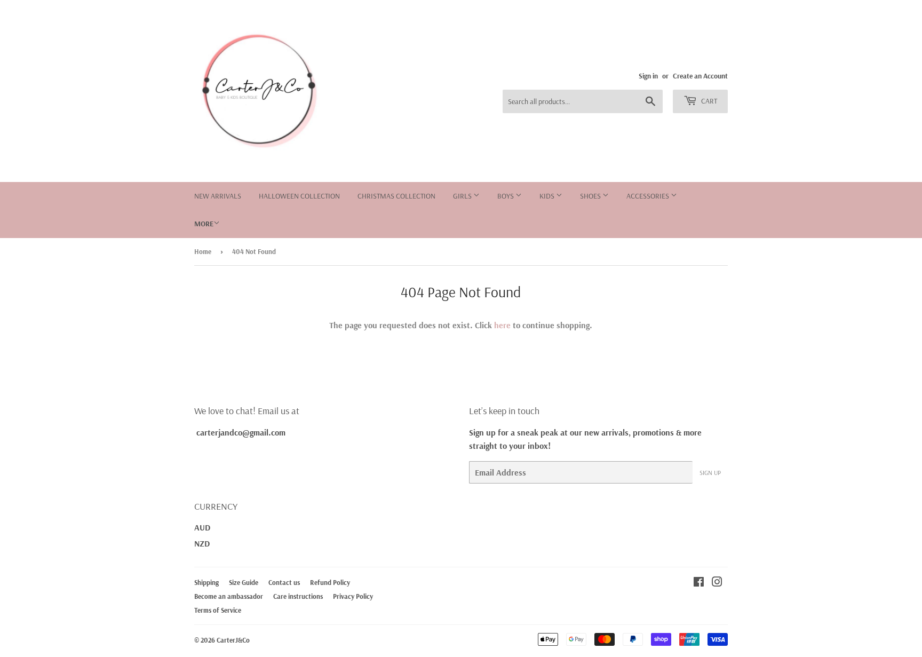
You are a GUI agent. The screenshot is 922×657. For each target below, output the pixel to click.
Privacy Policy (353, 596)
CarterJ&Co (233, 640)
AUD (202, 527)
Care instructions (298, 596)
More (203, 223)
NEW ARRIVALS (217, 196)
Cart (708, 101)
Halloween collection (299, 196)
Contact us (284, 582)
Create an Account (700, 75)
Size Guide (243, 582)
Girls (463, 196)
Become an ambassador (228, 596)
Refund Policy (330, 582)
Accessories (648, 196)
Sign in (648, 75)
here (502, 325)
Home (202, 251)
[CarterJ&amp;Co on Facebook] (698, 582)
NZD (202, 543)
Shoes (591, 196)
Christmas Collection (396, 196)
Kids (547, 196)
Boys (506, 196)
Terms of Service (217, 610)
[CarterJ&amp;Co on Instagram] (717, 582)
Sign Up (710, 473)
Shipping (206, 582)
